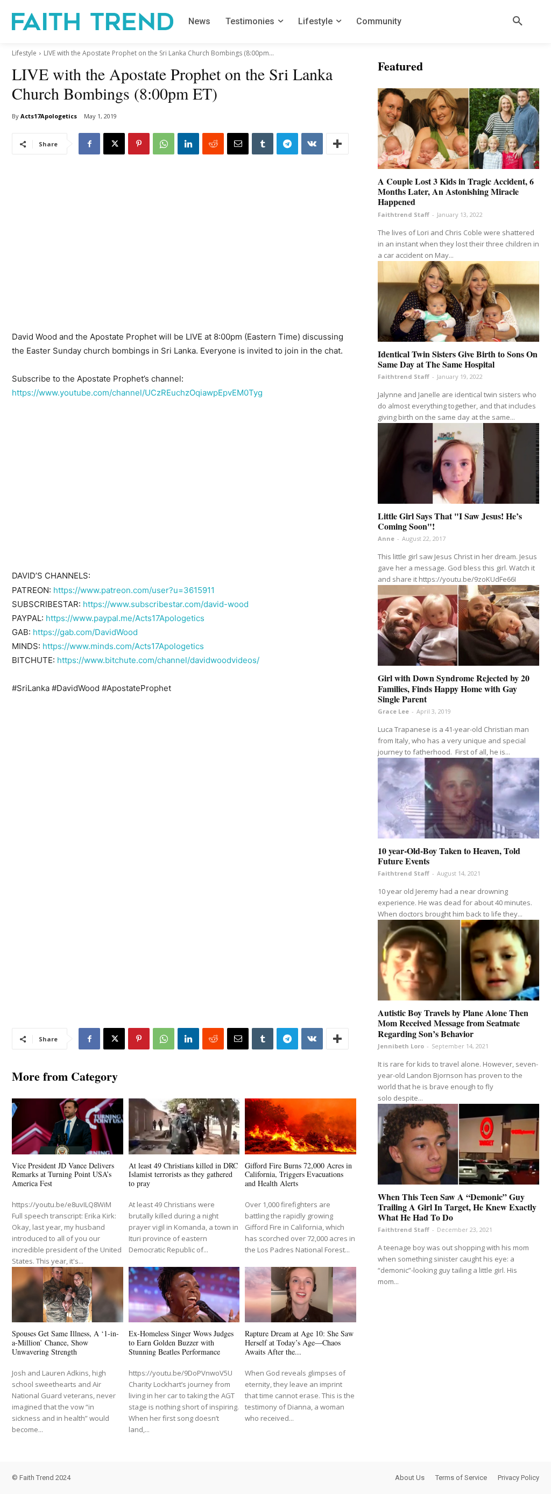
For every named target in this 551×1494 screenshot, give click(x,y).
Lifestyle (24, 53)
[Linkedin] (188, 143)
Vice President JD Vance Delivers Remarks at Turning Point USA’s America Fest (63, 1174)
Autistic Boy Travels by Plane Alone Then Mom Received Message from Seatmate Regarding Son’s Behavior (453, 1022)
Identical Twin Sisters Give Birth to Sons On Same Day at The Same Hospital (458, 359)
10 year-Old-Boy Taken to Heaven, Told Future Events (449, 855)
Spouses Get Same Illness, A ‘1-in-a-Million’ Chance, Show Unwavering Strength (65, 1342)
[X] (114, 143)
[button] (517, 21)
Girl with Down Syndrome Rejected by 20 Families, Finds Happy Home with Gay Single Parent (453, 688)
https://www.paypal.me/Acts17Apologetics (125, 618)
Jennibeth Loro (401, 1046)
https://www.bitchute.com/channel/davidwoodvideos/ (158, 660)
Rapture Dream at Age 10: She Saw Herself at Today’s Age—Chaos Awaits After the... (299, 1342)
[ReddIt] (213, 143)
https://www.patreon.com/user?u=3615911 (134, 590)
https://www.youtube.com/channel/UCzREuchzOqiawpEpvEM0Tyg (137, 392)
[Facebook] (89, 143)
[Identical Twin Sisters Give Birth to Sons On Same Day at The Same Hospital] (458, 301)
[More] (337, 143)
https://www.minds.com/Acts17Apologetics (123, 646)
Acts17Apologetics (48, 116)
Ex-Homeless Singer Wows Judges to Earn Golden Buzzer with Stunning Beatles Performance (181, 1342)
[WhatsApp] (163, 143)
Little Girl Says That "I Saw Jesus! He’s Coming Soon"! (450, 521)
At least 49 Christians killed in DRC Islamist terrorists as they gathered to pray (183, 1174)
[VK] (312, 143)
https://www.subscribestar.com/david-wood (166, 604)
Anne (386, 538)
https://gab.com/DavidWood (85, 632)
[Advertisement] (184, 250)
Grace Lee (393, 711)
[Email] (238, 143)
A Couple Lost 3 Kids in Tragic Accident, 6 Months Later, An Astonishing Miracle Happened (456, 191)
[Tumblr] (262, 143)
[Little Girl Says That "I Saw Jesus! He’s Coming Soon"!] (458, 463)
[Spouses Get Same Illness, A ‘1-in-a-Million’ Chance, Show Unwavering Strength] (67, 1294)
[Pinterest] (139, 143)
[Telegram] (287, 143)
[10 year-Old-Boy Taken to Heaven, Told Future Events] (458, 798)
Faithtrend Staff (403, 214)
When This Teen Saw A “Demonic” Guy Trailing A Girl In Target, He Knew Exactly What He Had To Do (457, 1206)
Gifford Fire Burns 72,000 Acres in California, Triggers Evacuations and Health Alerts (298, 1174)
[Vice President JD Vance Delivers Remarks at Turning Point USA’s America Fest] (67, 1126)
